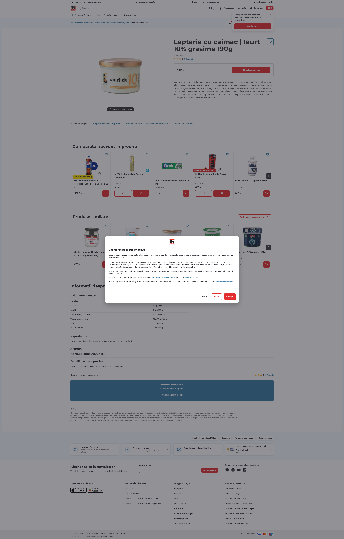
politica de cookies (192, 278)
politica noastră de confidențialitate (162, 278)
